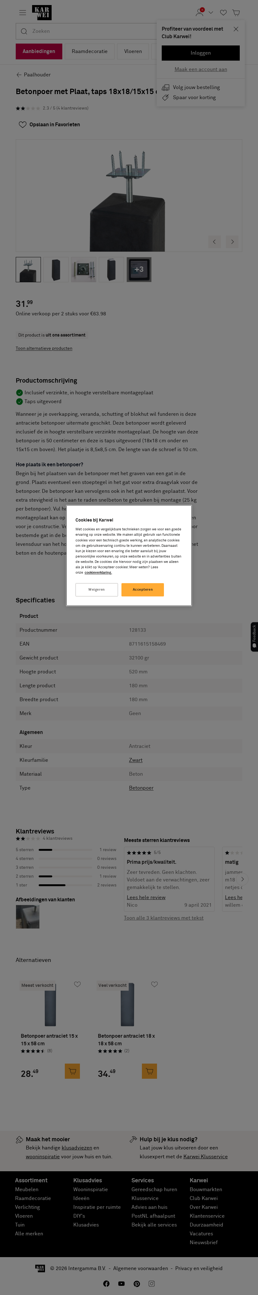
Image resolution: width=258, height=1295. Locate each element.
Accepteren (143, 589)
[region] (129, 555)
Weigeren (96, 589)
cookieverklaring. (98, 572)
